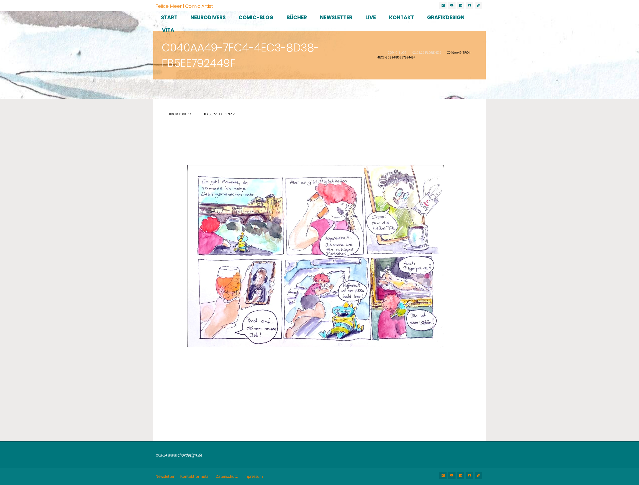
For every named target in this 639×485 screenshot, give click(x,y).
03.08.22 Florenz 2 (426, 52)
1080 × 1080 (177, 113)
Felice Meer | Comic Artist (184, 5)
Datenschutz (227, 476)
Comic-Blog (397, 52)
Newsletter (165, 476)
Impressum (253, 476)
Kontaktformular (195, 476)
